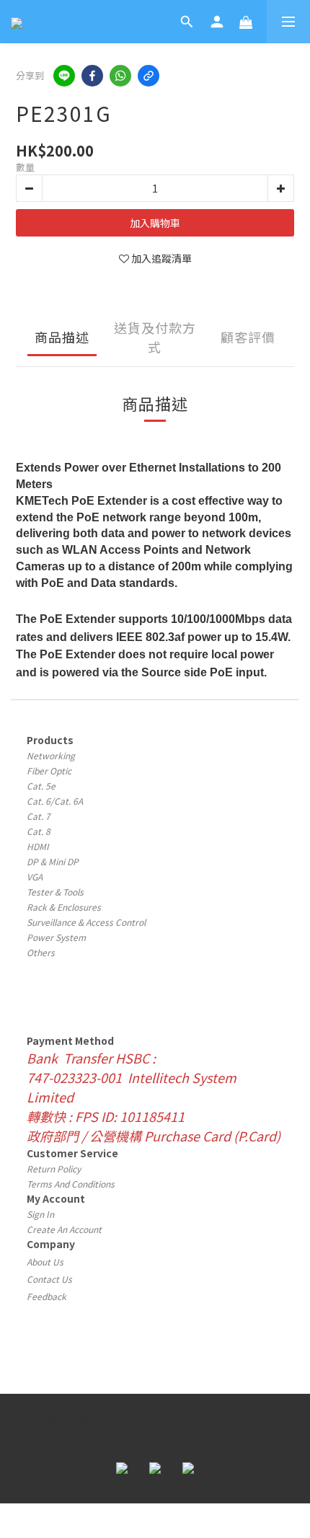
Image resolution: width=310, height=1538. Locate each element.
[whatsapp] (120, 76)
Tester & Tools (55, 891)
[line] (64, 76)
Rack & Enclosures (64, 907)
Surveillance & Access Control (86, 922)
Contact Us (49, 1279)
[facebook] (92, 76)
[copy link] (148, 76)
